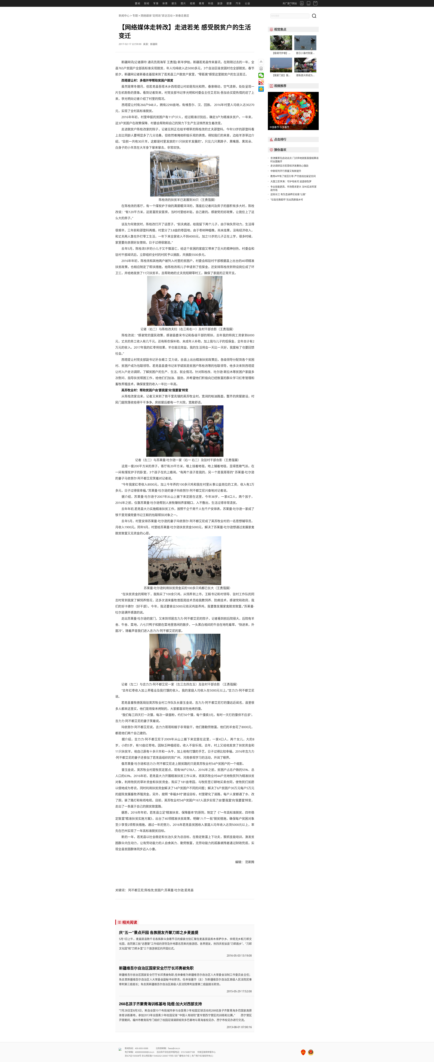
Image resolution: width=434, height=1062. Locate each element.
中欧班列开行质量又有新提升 (285, 170)
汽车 (238, 3)
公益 (247, 3)
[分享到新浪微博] (261, 82)
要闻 (137, 3)
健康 (229, 3)
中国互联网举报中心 (206, 1052)
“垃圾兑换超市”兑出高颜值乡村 (286, 199)
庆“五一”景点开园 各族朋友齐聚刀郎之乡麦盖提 (158, 932)
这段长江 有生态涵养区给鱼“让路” (288, 194)
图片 (183, 3)
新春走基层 (182, 15)
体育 (165, 3)
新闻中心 (124, 15)
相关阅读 (127, 922)
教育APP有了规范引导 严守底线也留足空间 (293, 176)
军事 (156, 3)
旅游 (220, 3)
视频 (192, 3)
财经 (147, 3)
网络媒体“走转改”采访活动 (157, 15)
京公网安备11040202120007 (155, 1055)
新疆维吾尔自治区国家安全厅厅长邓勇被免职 (156, 968)
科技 (211, 3)
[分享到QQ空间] (261, 89)
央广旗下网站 (290, 3)
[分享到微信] (261, 75)
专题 (135, 15)
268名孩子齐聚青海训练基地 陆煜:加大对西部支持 (160, 1003)
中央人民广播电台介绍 (179, 1055)
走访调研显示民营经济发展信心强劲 (289, 165)
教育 (201, 3)
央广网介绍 (197, 1055)
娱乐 (174, 3)
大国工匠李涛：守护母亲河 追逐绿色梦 (290, 181)
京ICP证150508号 (133, 1055)
